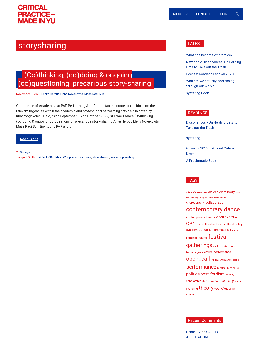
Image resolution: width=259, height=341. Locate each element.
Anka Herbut (50, 94)
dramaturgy (221, 230)
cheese (223, 197)
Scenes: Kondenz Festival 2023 (210, 74)
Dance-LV (193, 332)
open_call (198, 259)
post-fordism (213, 274)
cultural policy (233, 224)
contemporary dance (213, 209)
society (226, 280)
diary (211, 230)
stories (86, 157)
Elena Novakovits (71, 94)
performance (201, 267)
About (178, 14)
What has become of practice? (209, 55)
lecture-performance (217, 252)
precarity (75, 157)
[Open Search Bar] (237, 14)
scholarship (193, 281)
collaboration (215, 202)
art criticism (217, 192)
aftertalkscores (200, 192)
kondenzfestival (221, 246)
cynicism (192, 230)
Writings (24, 152)
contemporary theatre (200, 217)
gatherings (199, 245)
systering (193, 138)
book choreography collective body (202, 197)
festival (218, 236)
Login (222, 14)
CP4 (51, 157)
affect (43, 157)
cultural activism (212, 224)
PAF (65, 157)
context (223, 217)
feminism (235, 230)
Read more (29, 138)
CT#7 (198, 224)
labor (58, 157)
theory (206, 288)
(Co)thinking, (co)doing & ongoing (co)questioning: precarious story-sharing (84, 79)
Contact (203, 14)
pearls (235, 260)
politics (193, 274)
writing (129, 157)
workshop (117, 157)
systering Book (197, 93)
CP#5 (235, 217)
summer (239, 281)
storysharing (101, 157)
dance (203, 230)
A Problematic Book (201, 161)
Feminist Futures (197, 238)
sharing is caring (210, 281)
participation (223, 259)
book (238, 192)
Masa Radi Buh (94, 94)
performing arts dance (228, 268)
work (218, 288)
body (231, 192)
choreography (195, 203)
